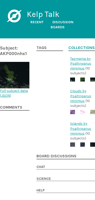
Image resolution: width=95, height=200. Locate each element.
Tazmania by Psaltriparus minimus (80, 64)
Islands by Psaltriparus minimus (80, 128)
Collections (81, 47)
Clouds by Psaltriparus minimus (80, 96)
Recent (37, 22)
